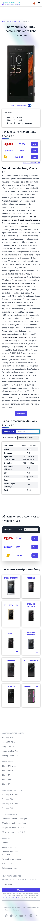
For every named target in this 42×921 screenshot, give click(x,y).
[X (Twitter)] (26, 916)
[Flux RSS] (36, 916)
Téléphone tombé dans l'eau (14, 823)
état (21, 530)
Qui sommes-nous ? (10, 868)
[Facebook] (11, 916)
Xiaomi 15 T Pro (8, 742)
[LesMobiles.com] (11, 3)
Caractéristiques (9, 438)
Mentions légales (9, 847)
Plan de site (7, 863)
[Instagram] (31, 916)
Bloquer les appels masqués (13, 828)
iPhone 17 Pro (7, 770)
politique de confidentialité (11, 897)
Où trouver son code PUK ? (13, 832)
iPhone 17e (6, 779)
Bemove (16, 910)
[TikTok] (16, 916)
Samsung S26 (7, 799)
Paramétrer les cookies (11, 859)
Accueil (4, 21)
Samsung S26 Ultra (10, 794)
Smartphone (12, 21)
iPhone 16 (6, 784)
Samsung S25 (7, 808)
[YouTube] (21, 916)
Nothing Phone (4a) (10, 755)
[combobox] (27, 431)
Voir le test (21, 413)
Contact (5, 842)
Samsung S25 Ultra (10, 804)
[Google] (6, 916)
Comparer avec (8, 431)
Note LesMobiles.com (21, 105)
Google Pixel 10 (8, 746)
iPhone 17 (6, 775)
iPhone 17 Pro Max (9, 766)
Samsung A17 (7, 737)
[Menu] (39, 3)
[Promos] (34, 3)
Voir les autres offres (31, 162)
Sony (19, 21)
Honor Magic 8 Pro (10, 751)
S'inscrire (21, 890)
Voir (34, 144)
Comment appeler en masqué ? (15, 818)
